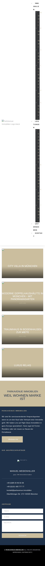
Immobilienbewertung (39, 146)
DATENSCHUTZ (27, 552)
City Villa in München (22, 266)
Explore (22, 270)
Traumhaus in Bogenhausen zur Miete (23, 331)
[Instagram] (26, 558)
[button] (12, 439)
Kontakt (37, 234)
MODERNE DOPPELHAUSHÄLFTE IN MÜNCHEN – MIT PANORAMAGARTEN (22, 296)
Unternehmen (36, 227)
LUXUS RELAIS (22, 365)
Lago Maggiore (39, 76)
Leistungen (36, 124)
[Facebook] (19, 558)
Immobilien (36, 6)
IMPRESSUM (17, 552)
